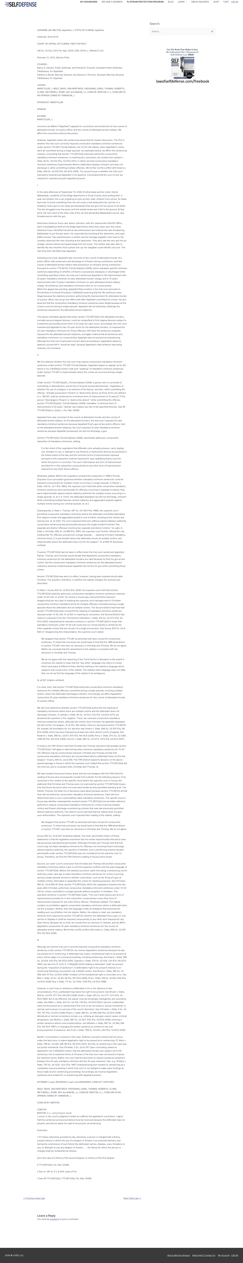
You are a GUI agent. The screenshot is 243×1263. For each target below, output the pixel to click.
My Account (224, 1255)
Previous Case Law (34, 1198)
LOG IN (234, 1)
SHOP (216, 1)
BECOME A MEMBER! (112, 1)
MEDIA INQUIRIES (200, 1)
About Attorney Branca (178, 1255)
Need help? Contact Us (203, 1255)
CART (226, 1)
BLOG (171, 1)
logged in (54, 1219)
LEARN (181, 1)
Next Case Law (132, 1198)
